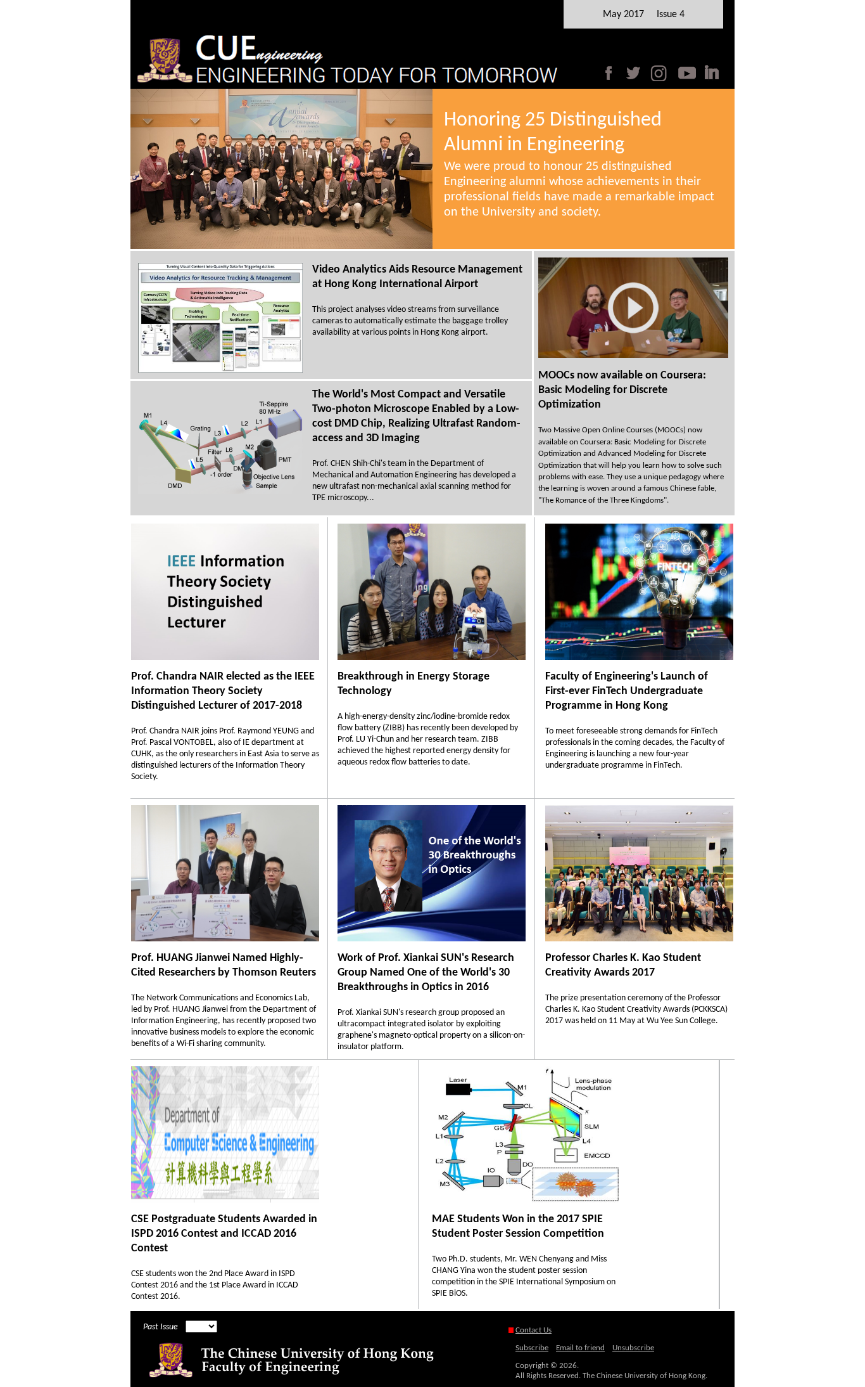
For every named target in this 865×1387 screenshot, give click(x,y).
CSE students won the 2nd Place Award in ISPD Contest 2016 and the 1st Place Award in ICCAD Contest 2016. (214, 1285)
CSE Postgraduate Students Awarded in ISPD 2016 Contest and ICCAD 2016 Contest (224, 1234)
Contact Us (533, 1330)
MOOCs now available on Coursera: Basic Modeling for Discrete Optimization (622, 390)
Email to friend (580, 1348)
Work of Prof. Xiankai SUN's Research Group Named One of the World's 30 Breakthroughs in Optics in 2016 (426, 972)
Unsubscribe (633, 1348)
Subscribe (531, 1348)
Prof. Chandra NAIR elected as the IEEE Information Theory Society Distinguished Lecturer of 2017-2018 (223, 691)
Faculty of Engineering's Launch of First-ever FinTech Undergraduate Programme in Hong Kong (626, 691)
